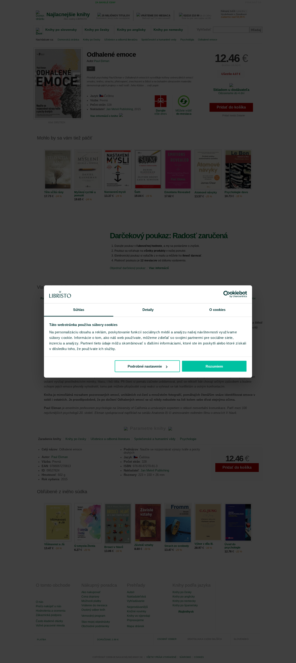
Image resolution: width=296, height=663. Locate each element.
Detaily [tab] (148, 309)
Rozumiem (214, 366)
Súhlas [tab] (78, 309)
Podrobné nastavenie (145, 366)
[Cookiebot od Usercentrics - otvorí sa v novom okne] (227, 294)
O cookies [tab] (217, 309)
